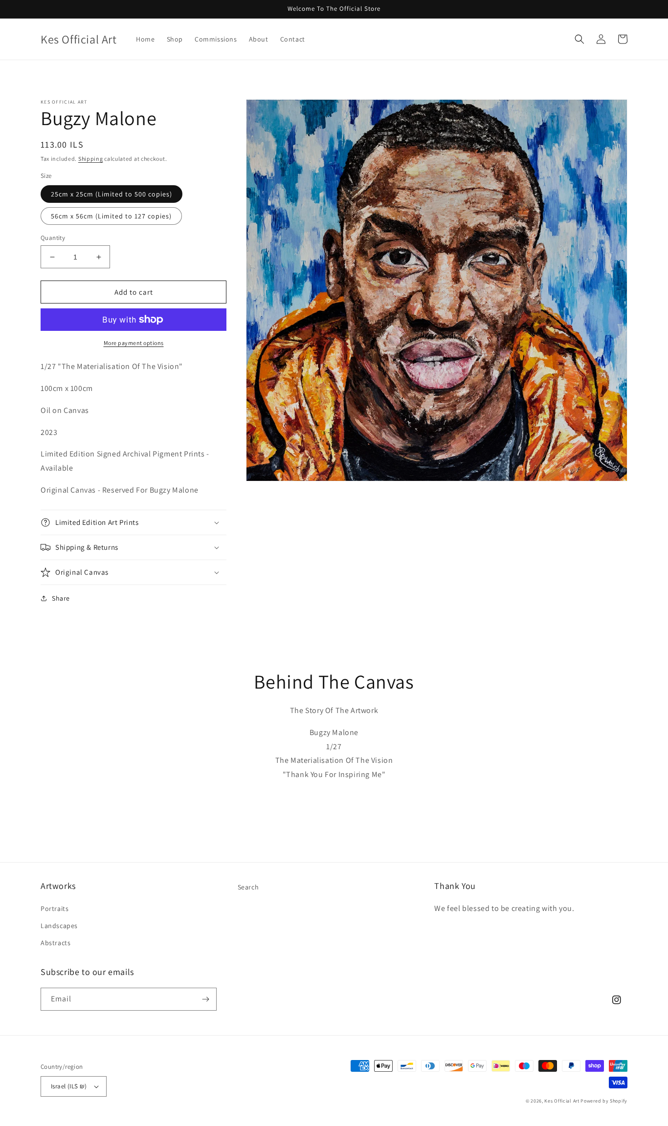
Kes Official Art (561, 1101)
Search (248, 887)
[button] (579, 39)
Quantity (53, 238)
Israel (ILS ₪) (69, 1086)
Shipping (90, 158)
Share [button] (61, 598)
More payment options (134, 342)
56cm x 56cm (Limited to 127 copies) (111, 216)
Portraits (54, 908)
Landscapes (59, 925)
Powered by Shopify (603, 1101)
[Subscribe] (205, 999)
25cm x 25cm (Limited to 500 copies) (111, 194)
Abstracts (55, 942)
